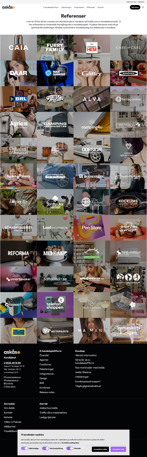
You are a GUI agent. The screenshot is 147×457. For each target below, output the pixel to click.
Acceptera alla (118, 449)
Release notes (47, 392)
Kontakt (101, 7)
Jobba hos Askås (49, 407)
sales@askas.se (12, 380)
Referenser (91, 7)
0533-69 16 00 (13, 362)
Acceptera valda (100, 449)
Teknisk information (86, 355)
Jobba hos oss (131, 2)
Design (43, 378)
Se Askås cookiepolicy (70, 443)
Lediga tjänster (48, 417)
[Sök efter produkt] (143, 7)
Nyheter (141, 2)
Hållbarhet (9, 426)
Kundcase (45, 387)
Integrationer (79, 7)
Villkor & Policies (12, 421)
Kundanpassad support (87, 381)
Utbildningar (82, 376)
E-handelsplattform (50, 7)
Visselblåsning (11, 431)
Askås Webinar (83, 372)
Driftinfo (9, 383)
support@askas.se (13, 377)
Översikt (44, 355)
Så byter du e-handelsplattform (84, 361)
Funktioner (45, 364)
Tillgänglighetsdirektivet (88, 386)
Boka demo (135, 7)
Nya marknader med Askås (90, 367)
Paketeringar (66, 7)
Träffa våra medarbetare (53, 412)
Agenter (44, 359)
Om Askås (9, 407)
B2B (42, 382)
